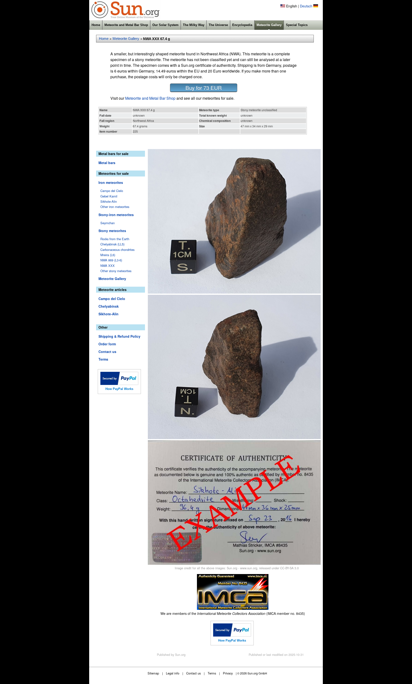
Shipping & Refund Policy (119, 336)
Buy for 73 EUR (203, 87)
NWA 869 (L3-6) (111, 260)
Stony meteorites (112, 230)
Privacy (228, 673)
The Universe (218, 25)
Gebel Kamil (108, 196)
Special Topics (297, 25)
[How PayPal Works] (119, 383)
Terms (103, 359)
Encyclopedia (242, 25)
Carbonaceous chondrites (117, 249)
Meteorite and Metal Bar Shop (126, 25)
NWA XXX (107, 265)
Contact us (107, 351)
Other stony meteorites (115, 271)
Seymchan (107, 223)
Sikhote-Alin (108, 201)
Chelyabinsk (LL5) (112, 244)
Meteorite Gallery (269, 25)
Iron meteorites (110, 182)
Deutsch (306, 6)
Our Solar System (165, 25)
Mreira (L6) (107, 255)
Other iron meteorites (114, 206)
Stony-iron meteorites (116, 214)
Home (96, 25)
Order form (107, 344)
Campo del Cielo (111, 190)
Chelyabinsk (108, 306)
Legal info (172, 673)
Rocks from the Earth (114, 239)
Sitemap (153, 673)
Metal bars (106, 162)
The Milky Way (193, 25)
